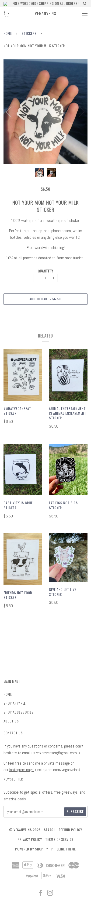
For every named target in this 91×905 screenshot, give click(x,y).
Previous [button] (11, 112)
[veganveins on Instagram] (50, 893)
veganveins (45, 13)
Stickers (29, 33)
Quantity (45, 270)
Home (8, 33)
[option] (46, 111)
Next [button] (79, 112)
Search (50, 829)
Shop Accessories (19, 712)
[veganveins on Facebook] (41, 893)
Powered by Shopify (31, 848)
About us (11, 720)
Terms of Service (59, 839)
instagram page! (21, 769)
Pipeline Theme (63, 848)
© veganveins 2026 (25, 829)
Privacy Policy (30, 839)
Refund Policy (70, 829)
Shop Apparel (15, 703)
